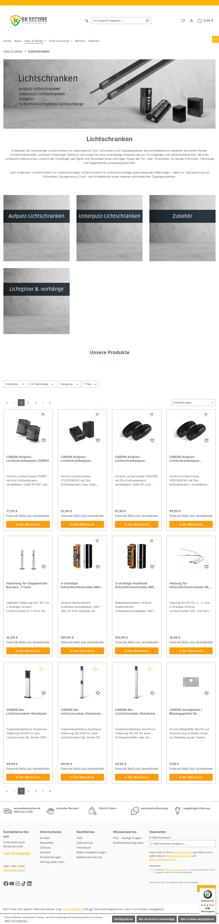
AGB (79, 838)
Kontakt (45, 838)
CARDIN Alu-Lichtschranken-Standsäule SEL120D (82, 711)
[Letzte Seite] (50, 402)
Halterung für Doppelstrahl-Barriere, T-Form (27, 585)
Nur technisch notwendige (157, 919)
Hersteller (12, 384)
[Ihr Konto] (191, 20)
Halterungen (162, 172)
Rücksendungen (50, 857)
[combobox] (117, 20)
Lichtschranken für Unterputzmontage (106, 172)
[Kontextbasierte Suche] (87, 20)
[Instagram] (18, 884)
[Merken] (43, 440)
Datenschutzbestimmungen (175, 870)
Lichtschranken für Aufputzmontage (56, 172)
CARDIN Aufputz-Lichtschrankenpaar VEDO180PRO (184, 459)
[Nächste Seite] (42, 402)
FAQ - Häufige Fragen (127, 838)
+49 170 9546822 (16, 853)
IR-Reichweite (40, 384)
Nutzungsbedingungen (162, 859)
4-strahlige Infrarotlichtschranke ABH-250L (81, 585)
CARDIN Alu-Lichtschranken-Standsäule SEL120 (136, 711)
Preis (88, 384)
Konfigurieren (123, 919)
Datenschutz (84, 842)
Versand (45, 852)
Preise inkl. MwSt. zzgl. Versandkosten (28, 515)
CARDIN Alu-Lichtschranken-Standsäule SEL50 (27, 711)
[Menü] (213, 890)
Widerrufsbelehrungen (91, 852)
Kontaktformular (14, 870)
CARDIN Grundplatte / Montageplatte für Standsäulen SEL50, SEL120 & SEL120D (190, 711)
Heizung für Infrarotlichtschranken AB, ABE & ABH (189, 585)
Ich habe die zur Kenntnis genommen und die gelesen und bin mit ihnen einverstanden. (184, 871)
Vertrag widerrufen (52, 862)
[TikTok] (24, 884)
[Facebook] (6, 884)
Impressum (83, 847)
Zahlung (45, 847)
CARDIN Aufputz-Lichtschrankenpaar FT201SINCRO (76, 459)
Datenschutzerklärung (178, 855)
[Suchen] (147, 20)
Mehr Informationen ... (17, 920)
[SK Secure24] (29, 20)
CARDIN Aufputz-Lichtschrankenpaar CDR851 (27, 458)
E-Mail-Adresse (160, 837)
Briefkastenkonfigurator (128, 842)
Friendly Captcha (182, 852)
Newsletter (47, 842)
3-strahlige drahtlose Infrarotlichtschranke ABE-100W (135, 585)
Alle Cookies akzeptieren (197, 919)
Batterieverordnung (89, 857)
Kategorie (67, 384)
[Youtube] (12, 884)
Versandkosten (72, 909)
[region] (109, 2)
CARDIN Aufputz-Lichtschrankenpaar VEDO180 (130, 459)
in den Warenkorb (28, 524)
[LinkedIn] (29, 884)
